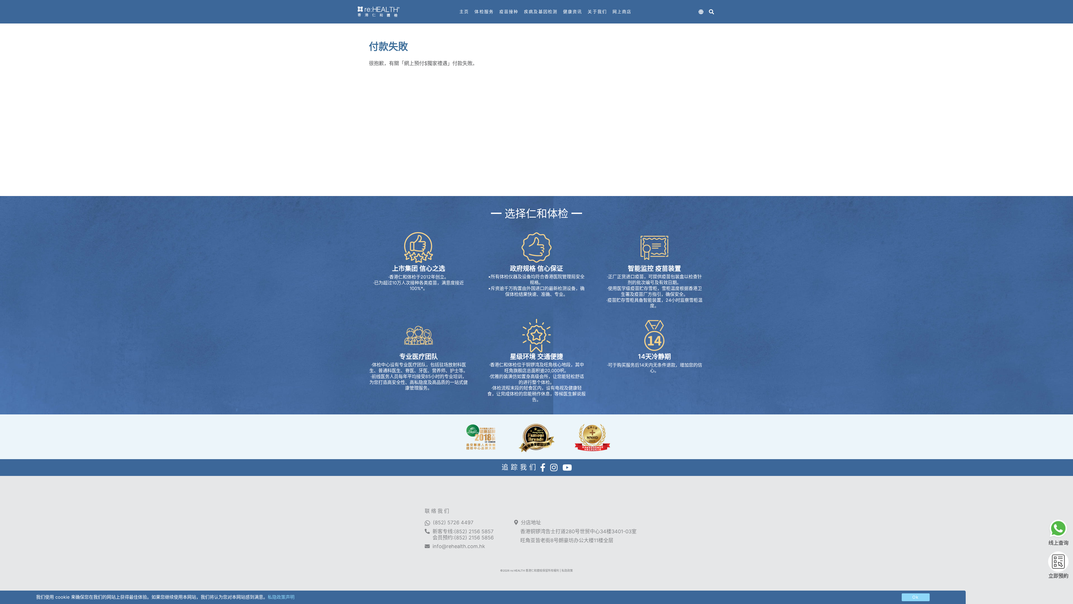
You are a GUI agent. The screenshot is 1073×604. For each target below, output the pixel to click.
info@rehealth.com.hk (459, 546)
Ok (915, 597)
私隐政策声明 (281, 597)
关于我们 (597, 11)
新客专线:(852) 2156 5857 (463, 531)
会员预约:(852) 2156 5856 (463, 538)
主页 (464, 11)
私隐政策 (567, 570)
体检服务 (483, 11)
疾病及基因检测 (540, 11)
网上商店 (622, 11)
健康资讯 (572, 11)
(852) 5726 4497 (453, 522)
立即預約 (1058, 576)
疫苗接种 (508, 11)
